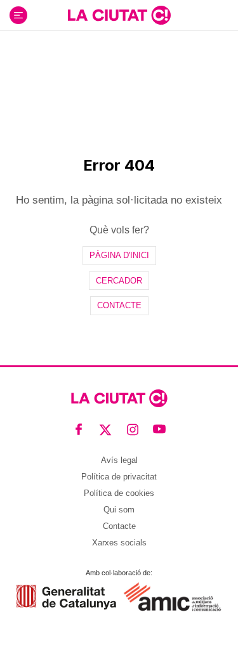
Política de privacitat (119, 476)
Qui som (119, 509)
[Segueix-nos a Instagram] (133, 429)
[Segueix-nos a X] (105, 429)
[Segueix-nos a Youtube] (159, 429)
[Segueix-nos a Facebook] (79, 429)
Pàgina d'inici (119, 255)
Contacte (119, 305)
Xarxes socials (119, 542)
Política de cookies (119, 493)
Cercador (119, 280)
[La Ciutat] (119, 15)
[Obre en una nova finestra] (66, 597)
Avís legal (119, 460)
